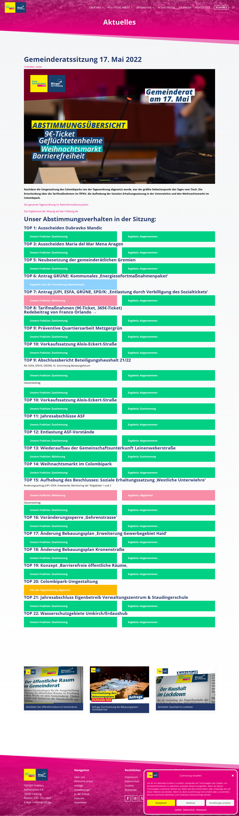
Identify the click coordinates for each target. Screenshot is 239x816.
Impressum (201, 809)
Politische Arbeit (83, 781)
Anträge (78, 785)
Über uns (79, 777)
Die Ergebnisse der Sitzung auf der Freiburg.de (51, 211)
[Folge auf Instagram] (135, 798)
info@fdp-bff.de (42, 802)
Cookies (178, 809)
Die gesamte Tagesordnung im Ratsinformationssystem (56, 204)
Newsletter (80, 802)
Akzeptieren (161, 802)
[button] (232, 775)
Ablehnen (190, 802)
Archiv (39, 66)
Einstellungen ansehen (220, 802)
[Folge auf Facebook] (128, 798)
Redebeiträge (82, 789)
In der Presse (81, 794)
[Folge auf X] (142, 798)
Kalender (79, 798)
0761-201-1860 (42, 798)
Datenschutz (189, 809)
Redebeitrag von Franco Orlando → (60, 312)
